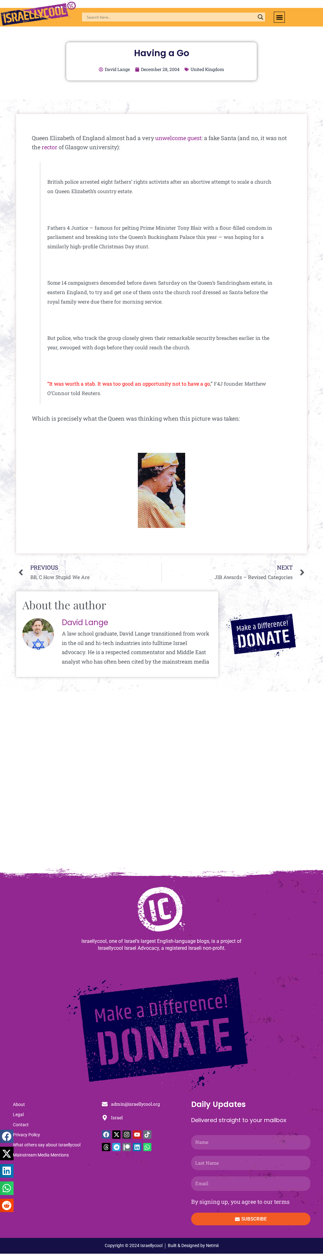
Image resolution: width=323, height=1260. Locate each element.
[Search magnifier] (260, 17)
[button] (279, 17)
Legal (18, 1114)
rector (49, 147)
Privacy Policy (26, 1134)
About (19, 1104)
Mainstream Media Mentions (41, 1154)
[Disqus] (161, 783)
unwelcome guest (178, 138)
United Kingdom (207, 69)
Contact (21, 1124)
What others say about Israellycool (46, 1144)
